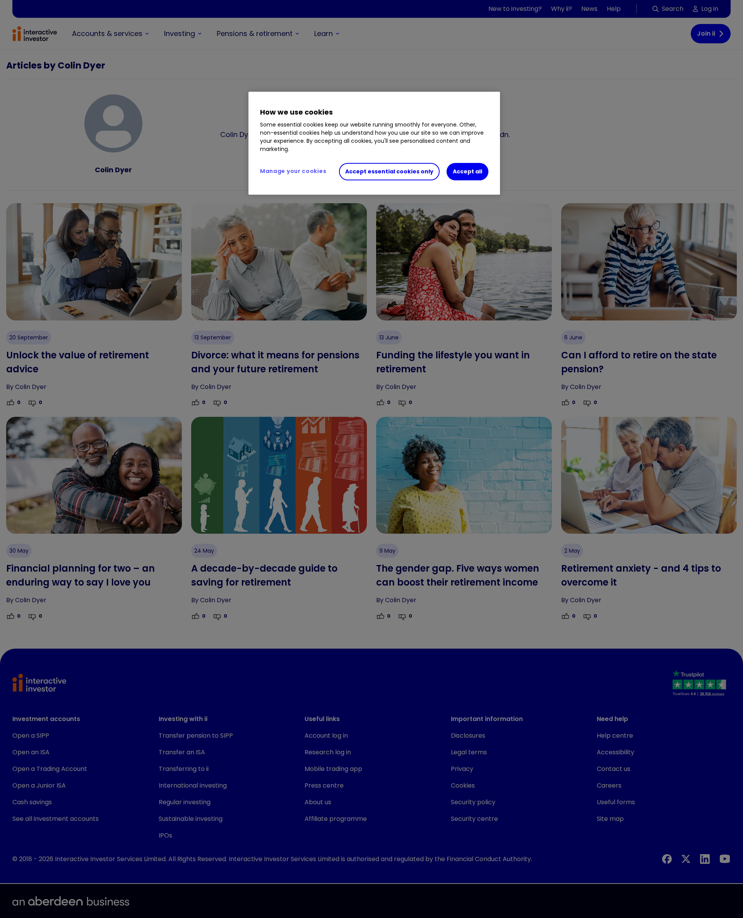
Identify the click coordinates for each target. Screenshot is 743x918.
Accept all (467, 171)
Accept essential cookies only (389, 171)
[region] (374, 143)
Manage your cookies (293, 171)
